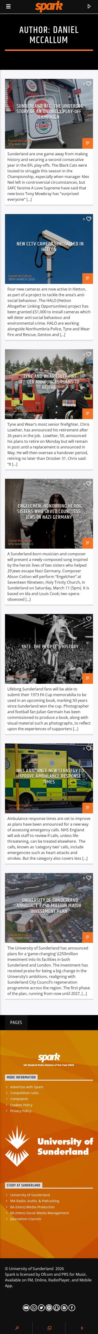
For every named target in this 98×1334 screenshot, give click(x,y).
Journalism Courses (25, 1219)
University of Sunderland (30, 1195)
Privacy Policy (20, 1111)
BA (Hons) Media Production (32, 1207)
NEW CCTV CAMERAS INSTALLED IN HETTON (50, 247)
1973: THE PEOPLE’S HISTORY (50, 647)
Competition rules (24, 1093)
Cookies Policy (21, 1105)
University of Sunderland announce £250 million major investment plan (49, 906)
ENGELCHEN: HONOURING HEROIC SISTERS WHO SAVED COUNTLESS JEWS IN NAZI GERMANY (50, 511)
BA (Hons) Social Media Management (39, 1213)
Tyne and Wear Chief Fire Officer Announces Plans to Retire (49, 382)
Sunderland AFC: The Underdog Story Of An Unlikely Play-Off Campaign (50, 111)
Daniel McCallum (53, 35)
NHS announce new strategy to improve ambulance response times (50, 776)
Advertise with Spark (26, 1087)
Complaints (19, 1099)
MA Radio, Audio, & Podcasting (34, 1201)
